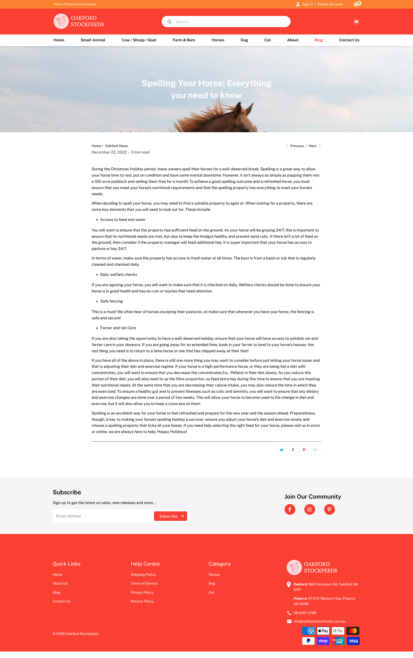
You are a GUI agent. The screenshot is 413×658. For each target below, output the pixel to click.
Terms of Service (144, 583)
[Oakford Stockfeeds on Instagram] (309, 509)
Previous (297, 146)
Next (313, 146)
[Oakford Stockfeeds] (79, 21)
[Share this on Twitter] (282, 450)
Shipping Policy (143, 575)
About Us (60, 583)
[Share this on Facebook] (293, 450)
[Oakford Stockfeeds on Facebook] (290, 509)
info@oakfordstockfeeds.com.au (356, 22)
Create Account (330, 4)
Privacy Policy (142, 592)
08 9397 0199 (305, 613)
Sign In (307, 4)
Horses (214, 575)
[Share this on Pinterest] (304, 450)
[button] (93, 40)
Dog (212, 583)
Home (57, 575)
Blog (56, 592)
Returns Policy (142, 601)
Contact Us (61, 601)
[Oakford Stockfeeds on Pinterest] (329, 509)
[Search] (169, 21)
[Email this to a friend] (315, 450)
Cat (211, 592)
